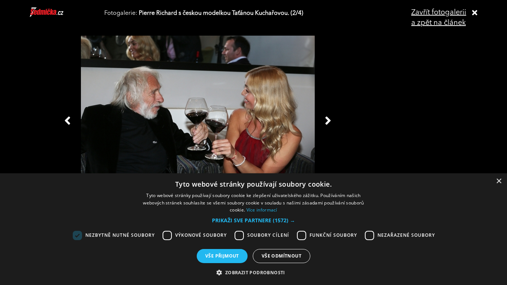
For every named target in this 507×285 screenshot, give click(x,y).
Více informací (261, 210)
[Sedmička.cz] (56, 16)
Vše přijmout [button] (222, 256)
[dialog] (253, 229)
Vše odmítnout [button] (281, 256)
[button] (253, 220)
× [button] (498, 181)
